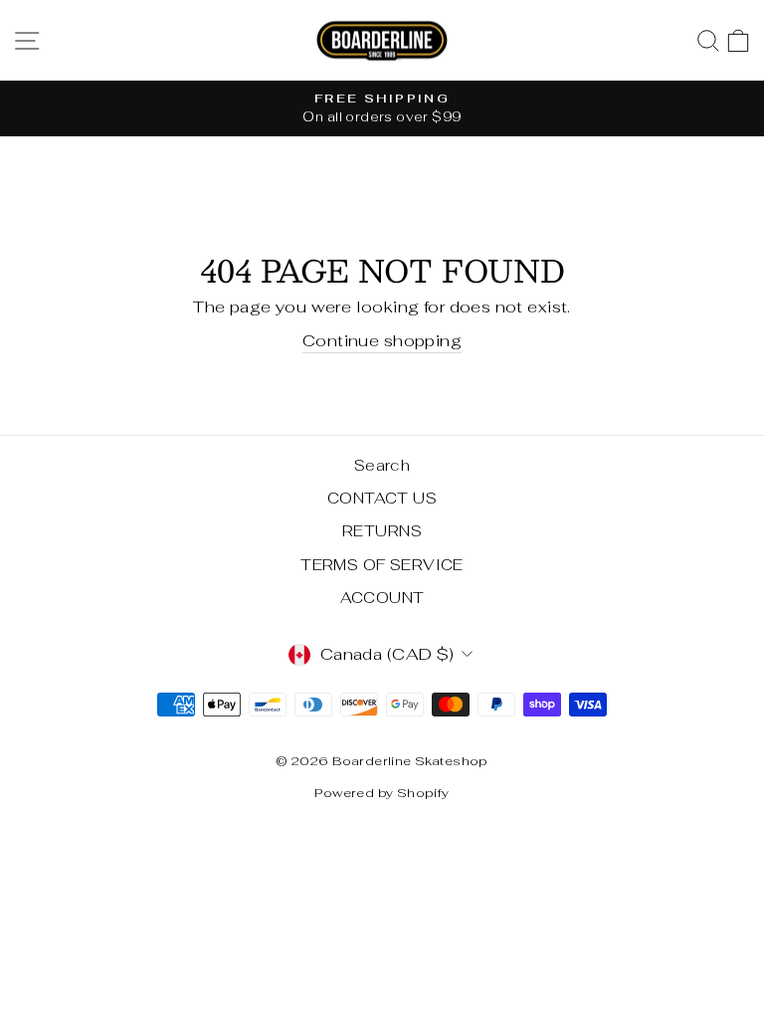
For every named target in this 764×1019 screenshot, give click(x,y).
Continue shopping (382, 340)
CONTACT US (382, 498)
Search (382, 465)
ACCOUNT (382, 597)
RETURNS (382, 530)
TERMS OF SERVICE (382, 564)
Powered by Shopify (381, 792)
